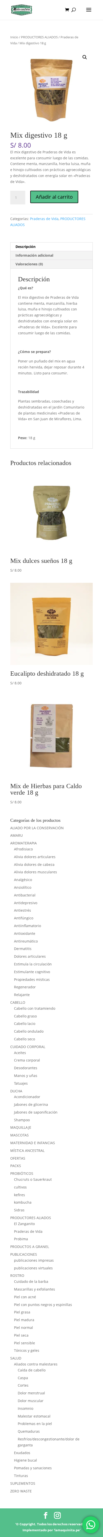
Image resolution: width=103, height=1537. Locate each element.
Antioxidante (24, 933)
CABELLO (17, 1002)
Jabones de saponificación (36, 1112)
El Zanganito (24, 1223)
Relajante (22, 994)
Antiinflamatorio (27, 925)
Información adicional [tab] (34, 255)
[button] (84, 57)
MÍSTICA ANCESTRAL (27, 1150)
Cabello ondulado (29, 1031)
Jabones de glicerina (31, 1104)
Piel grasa (22, 1312)
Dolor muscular (31, 1400)
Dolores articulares (30, 956)
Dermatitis (23, 948)
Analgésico (23, 879)
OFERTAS (17, 1158)
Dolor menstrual (31, 1393)
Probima (21, 1239)
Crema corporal (27, 1060)
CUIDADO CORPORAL (27, 1046)
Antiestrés (22, 910)
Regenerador (25, 987)
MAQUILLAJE (20, 1127)
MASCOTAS (19, 1135)
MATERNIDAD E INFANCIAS (32, 1142)
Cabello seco (24, 1039)
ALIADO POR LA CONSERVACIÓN (37, 828)
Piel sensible (24, 1343)
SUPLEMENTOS (22, 1483)
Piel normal (23, 1327)
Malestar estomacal (34, 1416)
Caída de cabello (32, 1370)
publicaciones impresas (34, 1260)
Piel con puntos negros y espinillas (43, 1304)
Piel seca (21, 1335)
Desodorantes (25, 1067)
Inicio (14, 37)
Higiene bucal (25, 1460)
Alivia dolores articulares (35, 856)
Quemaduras (29, 1431)
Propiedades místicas (32, 979)
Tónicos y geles (26, 1350)
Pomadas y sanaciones (33, 1468)
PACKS (15, 1165)
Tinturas (21, 1475)
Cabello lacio (24, 1023)
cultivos (20, 1187)
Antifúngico (23, 918)
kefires (19, 1194)
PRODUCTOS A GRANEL (29, 1246)
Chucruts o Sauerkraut (33, 1179)
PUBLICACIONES (23, 1254)
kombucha (23, 1202)
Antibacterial (25, 895)
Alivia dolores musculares (35, 872)
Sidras (19, 1210)
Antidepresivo (25, 902)
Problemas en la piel (35, 1423)
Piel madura (24, 1319)
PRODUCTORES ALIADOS (39, 37)
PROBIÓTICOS (21, 1173)
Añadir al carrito (54, 196)
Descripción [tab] (26, 246)
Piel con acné (25, 1297)
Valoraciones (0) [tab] (29, 264)
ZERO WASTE (21, 1491)
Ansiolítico (22, 887)
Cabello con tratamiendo (34, 1008)
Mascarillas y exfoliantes (34, 1289)
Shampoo (22, 1120)
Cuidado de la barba (31, 1281)
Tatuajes (21, 1083)
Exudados (22, 1452)
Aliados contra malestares (36, 1364)
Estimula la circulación (33, 964)
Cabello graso (25, 1016)
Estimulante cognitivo (32, 971)
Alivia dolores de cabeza (34, 864)
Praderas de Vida (44, 218)
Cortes (23, 1385)
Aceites (20, 1052)
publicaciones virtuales (33, 1268)
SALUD (15, 1358)
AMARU (16, 835)
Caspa (23, 1377)
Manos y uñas (25, 1075)
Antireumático (26, 941)
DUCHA (16, 1091)
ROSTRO (17, 1275)
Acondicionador (27, 1096)
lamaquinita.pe (67, 1530)
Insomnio (25, 1408)
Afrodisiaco (23, 849)
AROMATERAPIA (23, 843)
